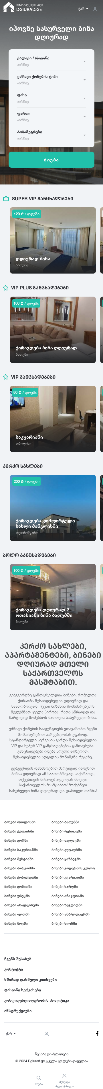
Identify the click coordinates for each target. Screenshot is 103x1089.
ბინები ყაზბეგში (66, 859)
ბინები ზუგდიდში (67, 905)
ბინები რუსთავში (67, 831)
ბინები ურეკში (17, 896)
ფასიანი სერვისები (22, 990)
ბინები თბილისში (19, 822)
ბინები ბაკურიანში (21, 849)
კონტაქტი (13, 969)
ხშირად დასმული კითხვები (30, 979)
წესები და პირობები (51, 1054)
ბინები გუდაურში (67, 849)
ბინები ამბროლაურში (71, 914)
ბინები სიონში (64, 923)
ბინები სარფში (65, 886)
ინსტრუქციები (17, 1010)
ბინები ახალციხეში (21, 905)
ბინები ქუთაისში (19, 831)
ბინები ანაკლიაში (68, 896)
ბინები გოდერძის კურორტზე (75, 868)
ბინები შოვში (16, 923)
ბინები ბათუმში (65, 822)
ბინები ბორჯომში (19, 868)
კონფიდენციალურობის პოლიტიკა (36, 1000)
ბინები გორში (16, 840)
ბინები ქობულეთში (21, 877)
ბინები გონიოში (18, 886)
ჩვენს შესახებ (17, 958)
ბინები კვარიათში (68, 877)
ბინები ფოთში (16, 914)
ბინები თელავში (66, 840)
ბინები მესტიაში (18, 859)
